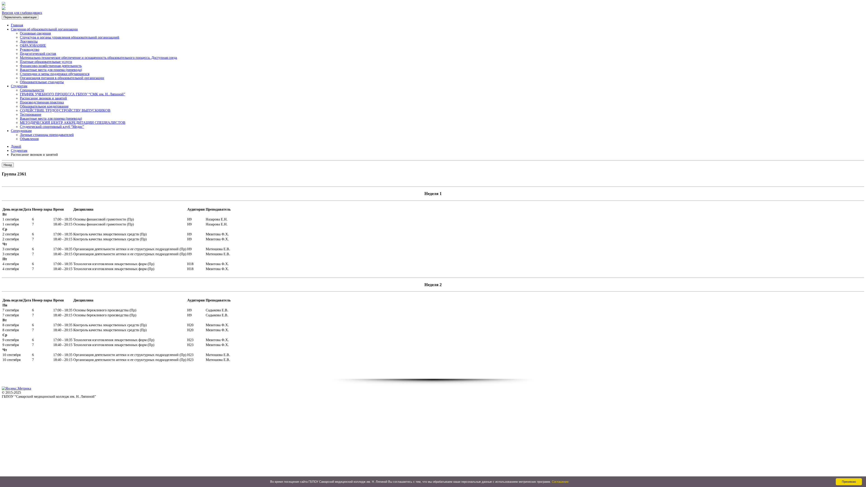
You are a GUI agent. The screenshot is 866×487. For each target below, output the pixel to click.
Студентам (19, 86)
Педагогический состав (38, 53)
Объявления (29, 139)
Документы (29, 41)
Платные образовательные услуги (46, 62)
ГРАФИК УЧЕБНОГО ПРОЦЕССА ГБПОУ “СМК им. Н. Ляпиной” (72, 94)
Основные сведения (35, 33)
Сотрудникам (21, 131)
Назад (8, 165)
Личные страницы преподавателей (47, 135)
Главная (17, 25)
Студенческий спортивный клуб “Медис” (52, 127)
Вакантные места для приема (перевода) (51, 70)
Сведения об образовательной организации (44, 29)
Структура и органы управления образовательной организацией (69, 37)
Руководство (29, 49)
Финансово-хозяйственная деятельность (51, 66)
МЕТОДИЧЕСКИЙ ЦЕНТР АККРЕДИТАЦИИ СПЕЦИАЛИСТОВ (72, 122)
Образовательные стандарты (42, 82)
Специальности (32, 90)
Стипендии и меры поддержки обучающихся (54, 74)
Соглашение (560, 481)
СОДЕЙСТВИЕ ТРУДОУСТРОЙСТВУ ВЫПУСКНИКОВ (65, 110)
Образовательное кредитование (44, 106)
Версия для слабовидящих (22, 13)
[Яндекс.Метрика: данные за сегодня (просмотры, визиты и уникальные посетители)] (16, 388)
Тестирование (30, 114)
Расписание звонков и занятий (43, 98)
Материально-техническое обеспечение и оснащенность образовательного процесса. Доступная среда (98, 58)
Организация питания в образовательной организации (62, 78)
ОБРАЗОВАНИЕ (33, 45)
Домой (16, 146)
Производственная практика (42, 102)
